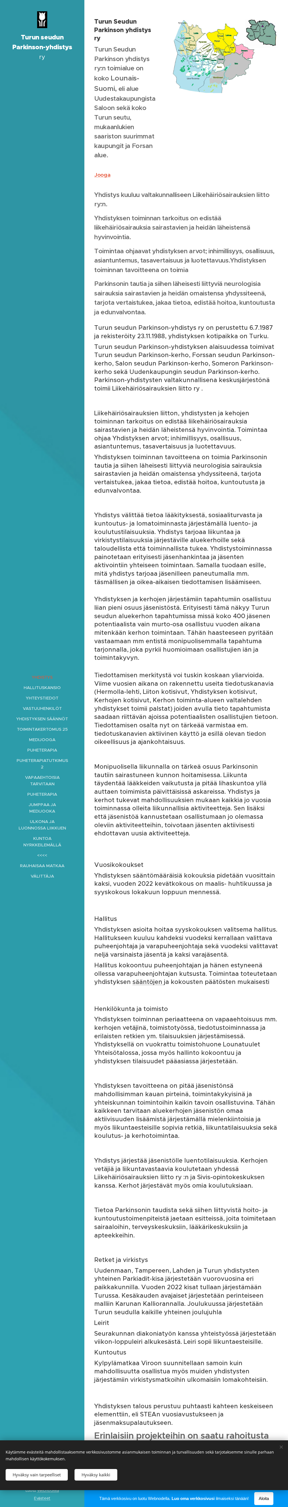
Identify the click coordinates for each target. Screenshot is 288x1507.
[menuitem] (42, 677)
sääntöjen (148, 982)
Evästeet (42, 1498)
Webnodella (48, 1490)
